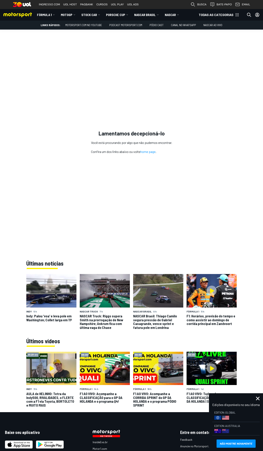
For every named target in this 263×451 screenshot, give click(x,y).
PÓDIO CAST (157, 25)
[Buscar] (249, 15)
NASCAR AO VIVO (212, 25)
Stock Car (89, 15)
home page (148, 152)
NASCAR (170, 15)
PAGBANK (86, 4)
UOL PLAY (117, 4)
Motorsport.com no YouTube (83, 25)
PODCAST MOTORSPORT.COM (125, 25)
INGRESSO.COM (49, 4)
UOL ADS (133, 4)
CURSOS (102, 4)
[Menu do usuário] (257, 15)
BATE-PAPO (224, 4)
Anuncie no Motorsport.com (197, 446)
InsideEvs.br (100, 442)
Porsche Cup (115, 15)
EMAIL (246, 4)
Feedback (186, 439)
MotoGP (66, 15)
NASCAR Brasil (145, 15)
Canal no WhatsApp (183, 25)
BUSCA (201, 4)
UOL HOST (70, 4)
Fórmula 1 (44, 15)
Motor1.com (100, 448)
